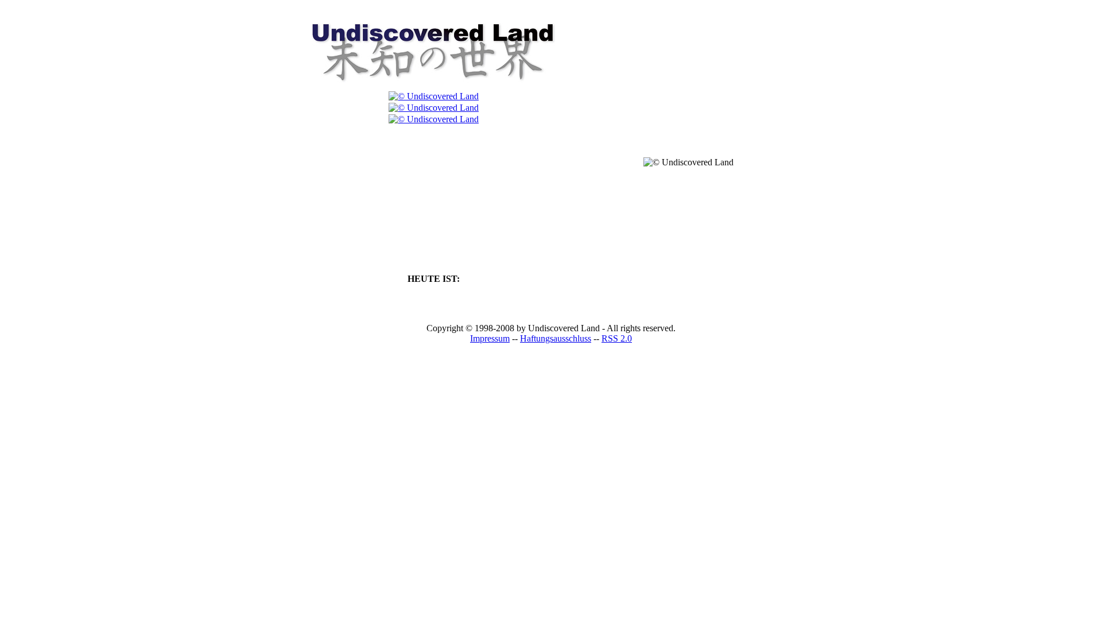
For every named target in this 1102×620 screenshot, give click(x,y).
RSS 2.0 (617, 338)
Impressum (490, 338)
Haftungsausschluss (555, 338)
